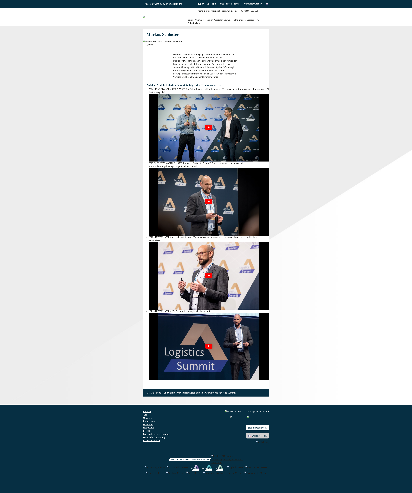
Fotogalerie (148, 427)
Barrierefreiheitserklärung (156, 434)
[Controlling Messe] (195, 468)
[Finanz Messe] (220, 468)
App (145, 414)
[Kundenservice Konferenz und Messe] (222, 474)
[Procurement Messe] (256, 468)
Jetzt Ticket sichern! (229, 3)
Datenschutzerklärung (154, 437)
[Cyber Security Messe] (207, 468)
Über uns (147, 417)
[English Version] (267, 4)
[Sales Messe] (193, 474)
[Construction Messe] (177, 468)
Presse (146, 430)
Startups (227, 20)
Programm (199, 20)
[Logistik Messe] (235, 468)
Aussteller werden (253, 3)
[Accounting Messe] (154, 468)
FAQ (257, 20)
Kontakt (147, 411)
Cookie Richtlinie (151, 440)
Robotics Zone (194, 23)
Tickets (190, 20)
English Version (259, 435)
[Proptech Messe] (154, 474)
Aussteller (218, 20)
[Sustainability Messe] (255, 474)
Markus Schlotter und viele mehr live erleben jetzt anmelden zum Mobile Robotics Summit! (191, 392)
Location (250, 20)
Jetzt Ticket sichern (257, 427)
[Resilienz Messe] (175, 474)
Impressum (149, 421)
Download (148, 424)
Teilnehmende (239, 20)
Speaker (209, 20)
